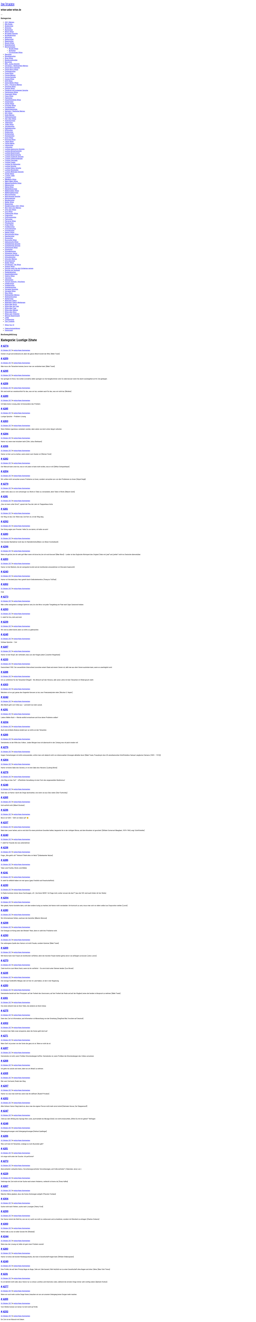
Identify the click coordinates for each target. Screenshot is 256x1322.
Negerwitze (9, 204)
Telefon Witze (10, 276)
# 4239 (4, 621)
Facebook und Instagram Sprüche (16, 90)
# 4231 (4, 1273)
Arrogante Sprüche (11, 33)
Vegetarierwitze (10, 287)
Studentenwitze (10, 272)
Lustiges (8, 177)
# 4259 (4, 358)
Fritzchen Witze (10, 105)
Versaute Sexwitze (11, 289)
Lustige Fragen (10, 162)
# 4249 (4, 1261)
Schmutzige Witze (11, 248)
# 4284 (4, 433)
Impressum (9, 330)
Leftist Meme (9, 143)
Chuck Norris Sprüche (12, 68)
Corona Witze (9, 79)
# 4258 (4, 383)
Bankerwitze (9, 39)
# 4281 (4, 496)
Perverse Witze (10, 221)
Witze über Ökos (10, 312)
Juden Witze (9, 124)
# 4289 (4, 396)
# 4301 (4, 998)
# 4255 (4, 1299)
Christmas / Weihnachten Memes (16, 66)
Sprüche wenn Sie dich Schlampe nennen (19, 268)
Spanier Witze (10, 266)
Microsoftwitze (10, 194)
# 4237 (4, 822)
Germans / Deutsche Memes (15, 111)
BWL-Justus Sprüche (12, 64)
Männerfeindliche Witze (13, 183)
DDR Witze (8, 81)
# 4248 (4, 1123)
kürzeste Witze (10, 140)
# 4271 (4, 1035)
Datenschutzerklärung (12, 328)
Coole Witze (9, 73)
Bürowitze (8, 62)
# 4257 (4, 1048)
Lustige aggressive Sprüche (14, 149)
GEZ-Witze (8, 113)
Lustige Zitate (10, 176)
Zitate (7, 318)
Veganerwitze (9, 285)
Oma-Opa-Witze (10, 210)
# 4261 (4, 508)
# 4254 (4, 471)
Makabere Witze (10, 179)
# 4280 (4, 910)
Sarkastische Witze (11, 242)
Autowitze (8, 37)
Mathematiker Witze (12, 191)
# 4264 (4, 759)
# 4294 (4, 897)
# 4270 (4, 960)
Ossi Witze (9, 212)
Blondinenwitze (10, 56)
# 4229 (4, 1173)
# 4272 (4, 1161)
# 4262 (4, 584)
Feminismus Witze (11, 92)
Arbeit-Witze (9, 32)
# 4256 (4, 1135)
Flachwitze (8, 98)
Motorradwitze (10, 198)
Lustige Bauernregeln (12, 153)
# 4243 (4, 571)
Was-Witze (9, 293)
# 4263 (4, 421)
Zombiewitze (9, 319)
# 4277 (4, 1286)
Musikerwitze (9, 200)
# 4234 (4, 722)
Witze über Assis (11, 304)
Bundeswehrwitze (11, 60)
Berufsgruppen (10, 47)
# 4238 (4, 847)
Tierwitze (8, 278)
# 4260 (4, 1248)
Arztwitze (12, 51)
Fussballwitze (10, 107)
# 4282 (4, 458)
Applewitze (9, 30)
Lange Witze (9, 141)
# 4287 (4, 646)
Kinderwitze (9, 132)
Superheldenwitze (11, 274)
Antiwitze (8, 28)
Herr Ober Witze (10, 119)
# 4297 (4, 1085)
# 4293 (4, 609)
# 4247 (4, 1110)
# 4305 (4, 1073)
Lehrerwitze (9, 145)
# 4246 (4, 784)
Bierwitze (8, 54)
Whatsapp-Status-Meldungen (15, 302)
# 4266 (4, 734)
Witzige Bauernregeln (12, 316)
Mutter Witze (9, 202)
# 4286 (4, 860)
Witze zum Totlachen (12, 314)
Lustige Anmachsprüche (13, 151)
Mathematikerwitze (11, 193)
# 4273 (4, 596)
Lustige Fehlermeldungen (14, 158)
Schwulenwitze (10, 257)
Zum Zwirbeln (9, 321)
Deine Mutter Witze (11, 83)
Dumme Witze (10, 88)
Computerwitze (10, 71)
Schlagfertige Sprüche (12, 244)
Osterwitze (9, 215)
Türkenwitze (9, 280)
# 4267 (4, 1186)
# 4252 (4, 1098)
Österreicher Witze (11, 213)
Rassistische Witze (11, 234)
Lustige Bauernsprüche (13, 155)
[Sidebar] (1, 14)
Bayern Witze (9, 43)
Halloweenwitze (10, 117)
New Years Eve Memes (13, 208)
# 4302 (4, 1023)
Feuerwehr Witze (11, 94)
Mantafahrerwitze (11, 189)
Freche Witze (9, 104)
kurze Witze (9, 138)
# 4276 (4, 747)
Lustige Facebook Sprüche (14, 157)
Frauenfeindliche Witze (13, 100)
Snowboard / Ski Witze (13, 265)
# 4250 (4, 985)
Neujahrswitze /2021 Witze (14, 206)
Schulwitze (8, 249)
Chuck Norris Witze (11, 69)
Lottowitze (8, 147)
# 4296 (4, 546)
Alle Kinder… (9, 24)
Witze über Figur (10, 308)
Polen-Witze (9, 225)
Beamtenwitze (10, 45)
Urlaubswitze (9, 283)
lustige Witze (9, 174)
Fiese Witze (9, 96)
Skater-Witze (9, 263)
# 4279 (4, 483)
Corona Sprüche (10, 77)
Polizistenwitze (10, 229)
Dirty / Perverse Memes (13, 85)
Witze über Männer (11, 310)
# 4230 (4, 885)
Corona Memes (10, 75)
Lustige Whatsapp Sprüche (14, 172)
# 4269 (4, 947)
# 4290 (4, 935)
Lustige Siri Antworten (12, 164)
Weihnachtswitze (11, 297)
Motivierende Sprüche (12, 196)
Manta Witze (9, 187)
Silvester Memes (11, 259)
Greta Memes (9, 115)
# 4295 (4, 370)
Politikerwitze (10, 227)
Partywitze (8, 219)
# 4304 (4, 1198)
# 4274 (4, 345)
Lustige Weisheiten (11, 170)
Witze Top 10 (9, 325)
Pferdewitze (9, 223)
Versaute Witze (10, 291)
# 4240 (4, 835)
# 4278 (4, 772)
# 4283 (4, 533)
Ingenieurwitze (10, 121)
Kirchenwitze (9, 134)
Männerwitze (9, 185)
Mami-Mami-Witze (11, 181)
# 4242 (4, 697)
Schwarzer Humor (11, 253)
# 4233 (4, 659)
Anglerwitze (9, 26)
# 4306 (4, 446)
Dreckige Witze (10, 87)
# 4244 (4, 1236)
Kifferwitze (9, 130)
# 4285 (4, 408)
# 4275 (4, 1010)
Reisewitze (9, 238)
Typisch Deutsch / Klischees (15, 282)
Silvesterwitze (10, 261)
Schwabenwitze (10, 251)
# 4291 (4, 709)
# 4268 (4, 1060)
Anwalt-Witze (13, 49)
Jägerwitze (9, 123)
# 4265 (4, 797)
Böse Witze (9, 58)
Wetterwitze (9, 299)
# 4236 (4, 809)
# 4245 (4, 634)
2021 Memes (9, 22)
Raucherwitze (9, 236)
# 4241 (4, 872)
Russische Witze (11, 240)
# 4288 (4, 671)
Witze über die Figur (12, 306)
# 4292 (4, 521)
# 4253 (4, 559)
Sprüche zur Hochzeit (12, 270)
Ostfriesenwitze (10, 217)
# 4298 (4, 922)
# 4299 (4, 1211)
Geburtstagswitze (11, 109)
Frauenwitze (9, 102)
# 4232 (4, 1311)
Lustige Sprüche (10, 166)
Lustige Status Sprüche (13, 168)
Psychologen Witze (15, 52)
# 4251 (4, 1148)
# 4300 (4, 1223)
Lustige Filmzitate (11, 160)
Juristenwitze (9, 126)
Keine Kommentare (24, 350)
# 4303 (4, 684)
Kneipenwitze (9, 136)
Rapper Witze (9, 232)
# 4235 (4, 972)
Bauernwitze (9, 41)
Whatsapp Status (11, 301)
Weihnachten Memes (12, 295)
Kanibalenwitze (10, 128)
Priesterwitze (9, 230)
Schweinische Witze (12, 255)
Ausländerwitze (10, 35)
